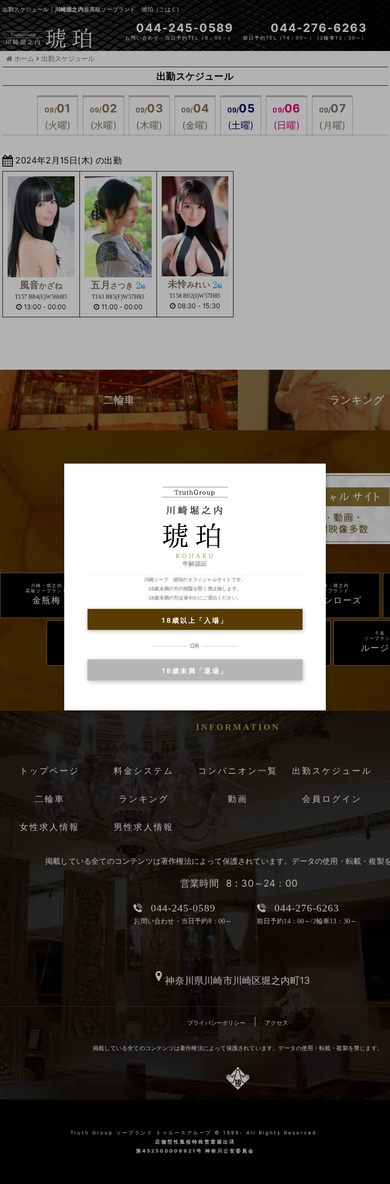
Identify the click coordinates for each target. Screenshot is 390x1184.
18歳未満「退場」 (195, 671)
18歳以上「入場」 (195, 620)
